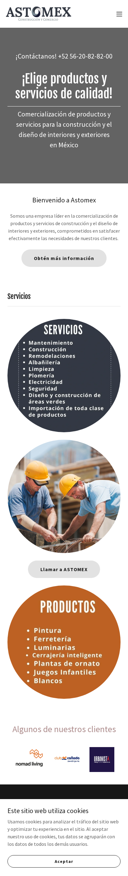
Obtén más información (64, 258)
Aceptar (64, 861)
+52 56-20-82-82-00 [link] (85, 56)
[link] (40, 13)
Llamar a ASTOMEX (63, 569)
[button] (119, 14)
